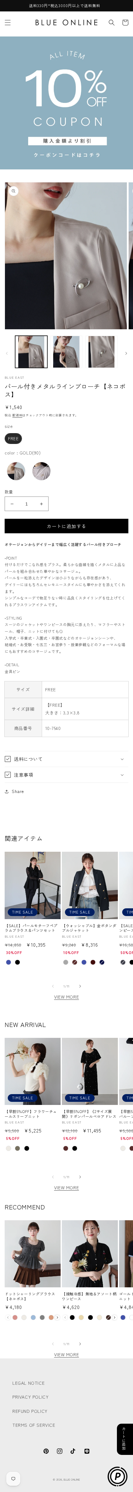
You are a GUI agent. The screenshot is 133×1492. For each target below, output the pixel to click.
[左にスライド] (7, 353)
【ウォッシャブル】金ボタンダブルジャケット (89, 928)
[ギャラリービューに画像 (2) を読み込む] (66, 352)
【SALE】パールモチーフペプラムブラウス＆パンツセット (31, 928)
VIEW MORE (66, 997)
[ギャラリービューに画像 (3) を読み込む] (101, 352)
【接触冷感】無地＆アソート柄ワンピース (89, 1296)
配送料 (17, 415)
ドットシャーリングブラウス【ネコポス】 (30, 1296)
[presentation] (57, 1317)
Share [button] (18, 791)
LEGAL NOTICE (28, 1383)
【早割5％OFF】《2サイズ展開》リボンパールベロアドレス (89, 1114)
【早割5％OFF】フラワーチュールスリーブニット (31, 1114)
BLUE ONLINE (72, 1479)
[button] (8, 22)
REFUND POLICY (30, 1411)
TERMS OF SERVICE (33, 1425)
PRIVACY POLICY (30, 1397)
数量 (9, 492)
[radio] (13, 438)
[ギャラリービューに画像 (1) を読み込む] (31, 352)
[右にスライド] (126, 353)
